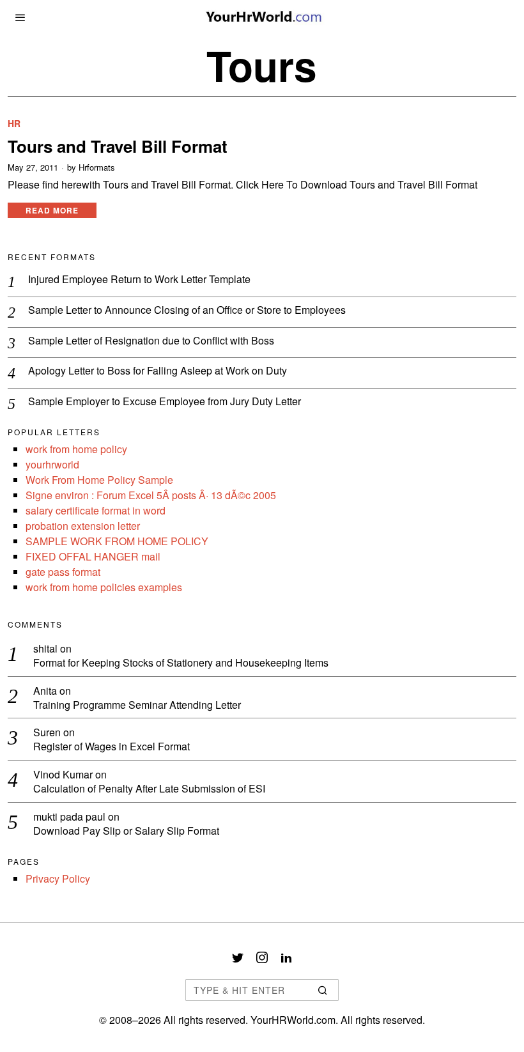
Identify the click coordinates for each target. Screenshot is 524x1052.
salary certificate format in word (96, 510)
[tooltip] (237, 957)
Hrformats (97, 167)
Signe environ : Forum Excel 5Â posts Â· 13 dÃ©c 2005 (151, 495)
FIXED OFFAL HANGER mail (93, 556)
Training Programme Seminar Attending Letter (137, 705)
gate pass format (63, 571)
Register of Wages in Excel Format (111, 747)
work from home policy (76, 449)
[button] (323, 990)
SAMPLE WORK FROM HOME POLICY (117, 541)
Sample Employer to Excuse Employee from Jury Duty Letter (164, 401)
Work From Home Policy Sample (99, 479)
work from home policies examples (104, 587)
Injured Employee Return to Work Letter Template (139, 279)
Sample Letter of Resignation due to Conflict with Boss (151, 341)
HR (14, 124)
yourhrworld (52, 464)
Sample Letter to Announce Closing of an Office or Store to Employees (187, 310)
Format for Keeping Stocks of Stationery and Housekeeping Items (180, 663)
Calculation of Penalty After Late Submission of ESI (149, 789)
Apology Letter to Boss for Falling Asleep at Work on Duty (157, 371)
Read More (52, 210)
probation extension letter (83, 525)
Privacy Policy (58, 878)
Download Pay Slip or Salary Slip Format (126, 831)
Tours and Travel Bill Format (117, 146)
